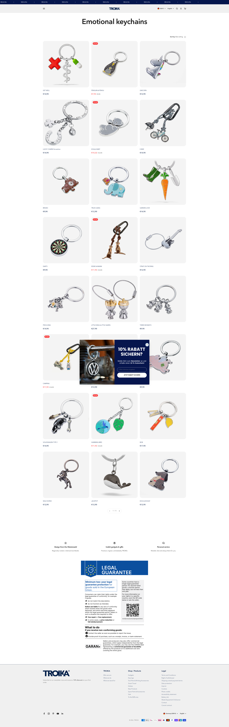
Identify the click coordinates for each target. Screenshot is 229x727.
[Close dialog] (147, 344)
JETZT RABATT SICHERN (132, 375)
